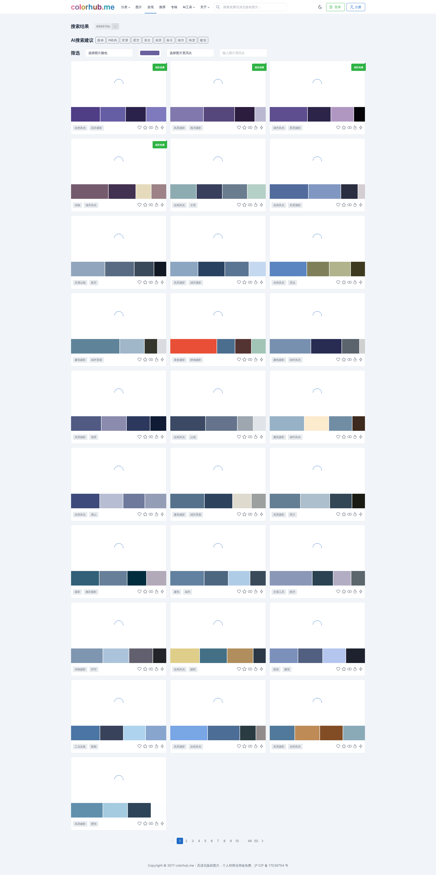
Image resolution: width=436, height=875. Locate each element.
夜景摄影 (295, 128)
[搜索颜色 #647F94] (285, 501)
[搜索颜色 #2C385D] (138, 423)
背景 (125, 40)
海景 (94, 437)
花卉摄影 (96, 128)
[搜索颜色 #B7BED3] (111, 501)
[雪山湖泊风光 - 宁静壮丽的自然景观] (317, 161)
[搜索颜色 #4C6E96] (224, 733)
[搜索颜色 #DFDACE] (242, 501)
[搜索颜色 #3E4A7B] (85, 501)
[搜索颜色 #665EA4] (113, 114)
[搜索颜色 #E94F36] (193, 346)
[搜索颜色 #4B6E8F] (226, 346)
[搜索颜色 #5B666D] (358, 578)
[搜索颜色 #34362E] (151, 346)
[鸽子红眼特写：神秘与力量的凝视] (118, 625)
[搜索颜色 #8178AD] (186, 114)
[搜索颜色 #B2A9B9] (156, 578)
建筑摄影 (80, 359)
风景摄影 (179, 128)
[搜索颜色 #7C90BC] (284, 655)
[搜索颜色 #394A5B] (258, 578)
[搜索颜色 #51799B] (282, 733)
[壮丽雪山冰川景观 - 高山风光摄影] (217, 393)
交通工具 (278, 591)
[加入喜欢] (139, 128)
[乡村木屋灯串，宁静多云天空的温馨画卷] (317, 702)
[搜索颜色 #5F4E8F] (289, 114)
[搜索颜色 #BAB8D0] (260, 114)
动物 (77, 205)
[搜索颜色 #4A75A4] (85, 733)
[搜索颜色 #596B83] (119, 269)
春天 (169, 40)
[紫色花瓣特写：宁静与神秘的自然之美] (118, 83)
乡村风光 (295, 746)
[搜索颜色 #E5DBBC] (144, 191)
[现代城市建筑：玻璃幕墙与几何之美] (217, 470)
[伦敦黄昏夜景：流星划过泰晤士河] (317, 83)
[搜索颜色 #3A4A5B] (144, 269)
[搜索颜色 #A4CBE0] (115, 810)
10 (237, 841)
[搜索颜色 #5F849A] (95, 346)
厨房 (158, 40)
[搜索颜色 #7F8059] (318, 269)
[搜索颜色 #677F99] (113, 578)
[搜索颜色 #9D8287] (158, 191)
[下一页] (263, 841)
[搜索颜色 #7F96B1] (87, 655)
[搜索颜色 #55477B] (219, 114)
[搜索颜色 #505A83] (86, 423)
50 (256, 841)
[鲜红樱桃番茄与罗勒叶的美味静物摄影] (217, 316)
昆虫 (292, 282)
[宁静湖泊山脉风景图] (217, 702)
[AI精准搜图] (162, 128)
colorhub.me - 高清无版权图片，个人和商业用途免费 (213, 865)
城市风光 (278, 128)
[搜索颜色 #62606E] (141, 655)
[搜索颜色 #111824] (160, 269)
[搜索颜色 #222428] (159, 655)
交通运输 (80, 282)
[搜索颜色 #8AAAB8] (354, 733)
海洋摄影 (195, 128)
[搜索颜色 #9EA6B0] (246, 423)
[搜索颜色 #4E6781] (216, 578)
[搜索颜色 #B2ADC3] (342, 578)
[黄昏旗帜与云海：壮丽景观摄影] (217, 625)
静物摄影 (195, 359)
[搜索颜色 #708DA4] (341, 423)
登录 (337, 7)
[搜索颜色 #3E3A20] (358, 269)
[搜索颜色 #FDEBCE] (317, 423)
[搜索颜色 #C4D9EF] (257, 269)
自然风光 (80, 128)
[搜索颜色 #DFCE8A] (185, 655)
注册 (358, 7)
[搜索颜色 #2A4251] (322, 578)
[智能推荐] (156, 128)
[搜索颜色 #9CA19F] (259, 501)
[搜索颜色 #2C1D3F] (245, 114)
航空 (94, 282)
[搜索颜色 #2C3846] (259, 655)
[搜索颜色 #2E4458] (139, 810)
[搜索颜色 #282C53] (326, 346)
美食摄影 (179, 359)
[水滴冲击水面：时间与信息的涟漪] (118, 548)
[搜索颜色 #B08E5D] (240, 655)
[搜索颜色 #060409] (359, 114)
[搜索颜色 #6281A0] (187, 578)
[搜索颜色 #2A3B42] (248, 733)
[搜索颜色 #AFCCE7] (239, 578)
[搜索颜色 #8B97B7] (291, 578)
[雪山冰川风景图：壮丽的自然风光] (118, 470)
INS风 (112, 40)
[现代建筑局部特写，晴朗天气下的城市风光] (317, 393)
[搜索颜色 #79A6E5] (189, 733)
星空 (136, 40)
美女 (147, 40)
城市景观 (96, 359)
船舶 (94, 746)
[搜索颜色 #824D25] (331, 733)
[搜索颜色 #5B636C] (350, 346)
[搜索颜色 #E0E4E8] (259, 423)
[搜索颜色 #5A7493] (237, 269)
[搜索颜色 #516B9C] (289, 191)
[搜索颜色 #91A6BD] (88, 269)
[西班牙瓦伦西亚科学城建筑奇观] (317, 316)
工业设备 (80, 746)
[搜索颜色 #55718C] (187, 501)
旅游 (276, 669)
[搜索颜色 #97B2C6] (287, 423)
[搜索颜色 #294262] (211, 269)
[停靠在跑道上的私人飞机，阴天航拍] (317, 548)
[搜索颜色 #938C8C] (261, 733)
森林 (100, 40)
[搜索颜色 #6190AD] (87, 810)
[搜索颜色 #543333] (243, 346)
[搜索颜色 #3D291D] (358, 423)
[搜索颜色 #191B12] (358, 501)
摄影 (77, 591)
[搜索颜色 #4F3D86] (85, 114)
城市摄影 (195, 282)
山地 (193, 437)
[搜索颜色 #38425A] (112, 733)
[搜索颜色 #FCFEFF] (158, 810)
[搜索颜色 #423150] (122, 191)
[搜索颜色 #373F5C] (210, 191)
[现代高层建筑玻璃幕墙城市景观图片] (217, 548)
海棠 (192, 40)
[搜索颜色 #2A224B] (136, 114)
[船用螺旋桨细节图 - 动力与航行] (118, 702)
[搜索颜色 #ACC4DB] (116, 655)
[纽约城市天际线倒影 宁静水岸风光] (217, 238)
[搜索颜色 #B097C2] (342, 114)
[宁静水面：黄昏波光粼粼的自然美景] (217, 161)
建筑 (203, 40)
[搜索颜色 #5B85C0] (288, 269)
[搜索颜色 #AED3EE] (135, 733)
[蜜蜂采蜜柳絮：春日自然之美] (317, 238)
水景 (193, 205)
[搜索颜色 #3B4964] (188, 423)
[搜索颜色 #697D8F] (235, 191)
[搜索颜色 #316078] (85, 578)
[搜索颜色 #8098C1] (325, 191)
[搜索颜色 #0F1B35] (158, 423)
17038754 (276, 865)
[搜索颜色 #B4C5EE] (334, 655)
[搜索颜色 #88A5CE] (156, 733)
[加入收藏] (145, 128)
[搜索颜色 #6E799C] (134, 501)
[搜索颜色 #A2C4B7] (259, 346)
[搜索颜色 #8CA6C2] (184, 269)
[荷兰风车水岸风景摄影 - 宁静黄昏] (317, 470)
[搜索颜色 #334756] (341, 501)
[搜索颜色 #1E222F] (355, 655)
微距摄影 (91, 591)
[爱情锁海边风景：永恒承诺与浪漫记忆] (118, 780)
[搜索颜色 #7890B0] (290, 346)
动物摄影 (80, 669)
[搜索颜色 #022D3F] (137, 578)
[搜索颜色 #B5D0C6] (257, 191)
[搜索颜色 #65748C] (222, 423)
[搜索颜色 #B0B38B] (340, 269)
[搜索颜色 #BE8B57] (307, 733)
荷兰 (292, 514)
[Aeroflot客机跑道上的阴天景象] (118, 238)
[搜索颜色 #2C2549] (319, 114)
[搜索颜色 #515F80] (310, 655)
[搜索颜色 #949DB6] (155, 501)
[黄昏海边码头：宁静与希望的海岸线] (118, 393)
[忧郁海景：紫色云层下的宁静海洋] (217, 83)
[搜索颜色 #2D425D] (219, 501)
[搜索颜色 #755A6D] (90, 191)
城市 (181, 40)
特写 (94, 669)
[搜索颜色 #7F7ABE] (156, 114)
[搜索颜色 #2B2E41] (349, 191)
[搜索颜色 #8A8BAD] (114, 423)
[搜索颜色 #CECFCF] (362, 346)
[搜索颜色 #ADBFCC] (315, 501)
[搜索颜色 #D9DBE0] (162, 346)
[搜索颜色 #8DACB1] (183, 191)
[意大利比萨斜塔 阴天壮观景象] (317, 625)
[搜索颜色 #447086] (213, 655)
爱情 (94, 823)
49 (250, 841)
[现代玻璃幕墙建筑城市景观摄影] (118, 316)
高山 (94, 514)
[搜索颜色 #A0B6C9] (132, 346)
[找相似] (151, 128)
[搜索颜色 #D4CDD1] (361, 191)
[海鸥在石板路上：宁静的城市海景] (118, 161)
